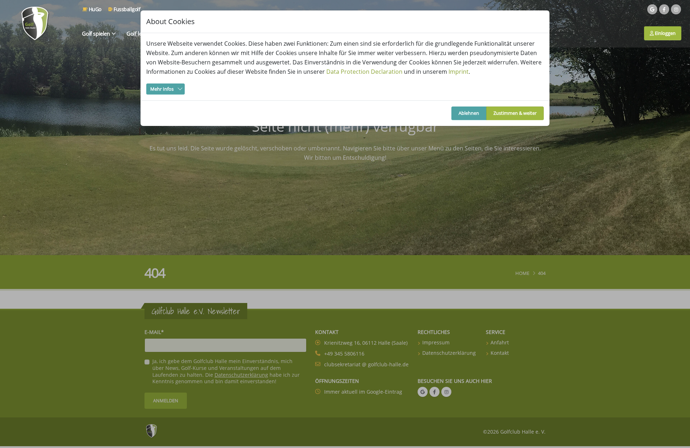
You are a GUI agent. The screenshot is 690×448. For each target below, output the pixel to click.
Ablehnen (469, 113)
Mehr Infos (162, 89)
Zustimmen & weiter (515, 113)
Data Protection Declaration (364, 72)
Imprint (458, 72)
